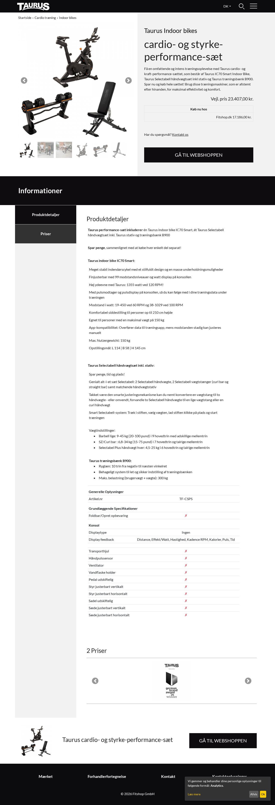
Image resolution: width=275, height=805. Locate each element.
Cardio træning (45, 18)
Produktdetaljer (46, 214)
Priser (46, 234)
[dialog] (228, 789)
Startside (24, 18)
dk (225, 6)
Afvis (253, 794)
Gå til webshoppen (199, 155)
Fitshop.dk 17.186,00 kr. (233, 117)
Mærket (46, 776)
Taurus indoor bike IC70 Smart (111, 260)
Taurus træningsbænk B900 (110, 461)
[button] (24, 80)
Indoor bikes (67, 18)
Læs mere (194, 794)
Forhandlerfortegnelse (107, 776)
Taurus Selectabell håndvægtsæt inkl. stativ (121, 365)
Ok (263, 794)
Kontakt (168, 776)
